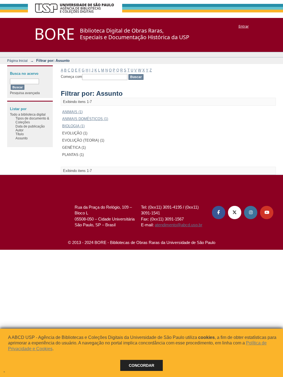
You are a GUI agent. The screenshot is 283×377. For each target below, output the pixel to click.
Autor (19, 130)
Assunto (21, 138)
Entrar (244, 26)
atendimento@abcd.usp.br (178, 224)
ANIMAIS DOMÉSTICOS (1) (85, 119)
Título (19, 134)
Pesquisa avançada (25, 93)
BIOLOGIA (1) (73, 126)
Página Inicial (17, 60)
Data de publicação (30, 126)
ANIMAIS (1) (72, 112)
